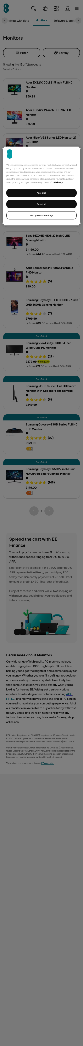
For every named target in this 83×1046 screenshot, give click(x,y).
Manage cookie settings (41, 215)
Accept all (42, 193)
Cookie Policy (57, 182)
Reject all (41, 204)
